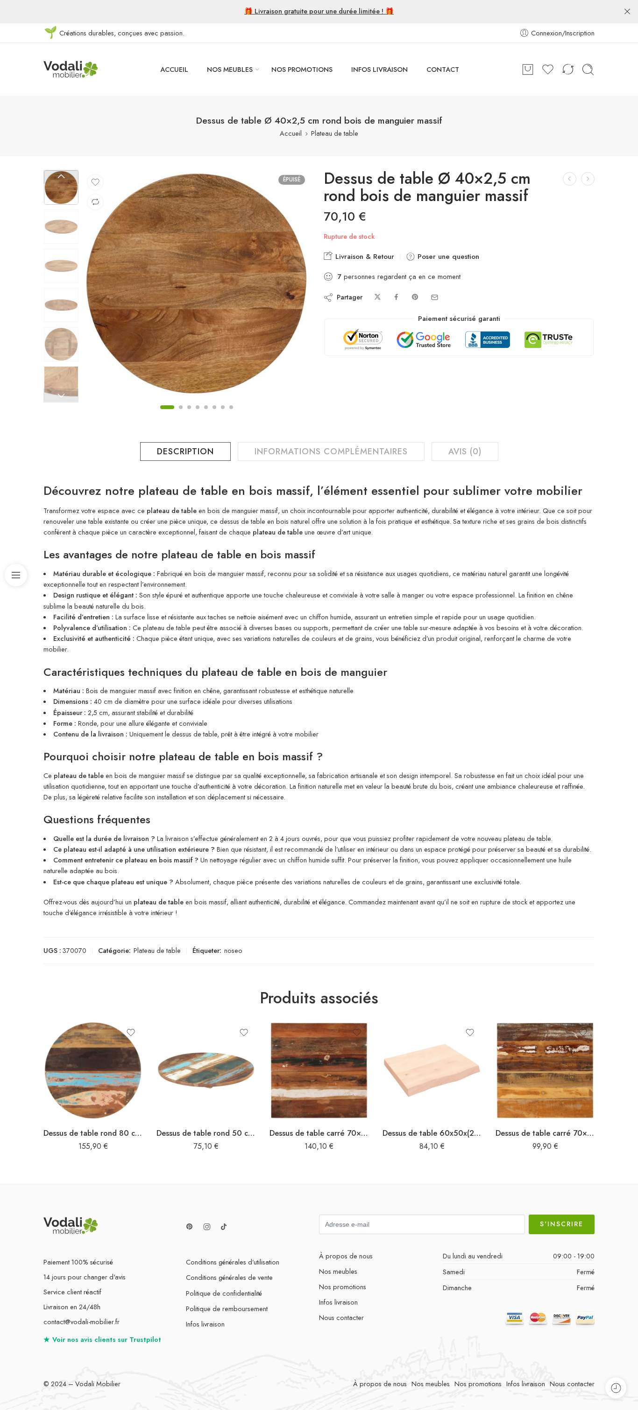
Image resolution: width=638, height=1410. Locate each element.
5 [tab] (206, 415)
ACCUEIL (174, 69)
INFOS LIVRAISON (379, 69)
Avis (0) (465, 451)
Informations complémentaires (331, 451)
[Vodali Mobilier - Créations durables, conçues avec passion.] (70, 69)
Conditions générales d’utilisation (232, 1262)
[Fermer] (627, 11)
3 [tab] (189, 415)
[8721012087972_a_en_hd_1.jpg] (61, 187)
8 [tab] (231, 415)
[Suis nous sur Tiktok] (223, 1226)
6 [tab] (214, 415)
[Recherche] (588, 69)
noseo (233, 950)
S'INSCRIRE (561, 1224)
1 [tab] (167, 415)
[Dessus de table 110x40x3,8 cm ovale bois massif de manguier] (588, 179)
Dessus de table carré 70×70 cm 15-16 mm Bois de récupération (545, 1133)
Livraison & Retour (363, 256)
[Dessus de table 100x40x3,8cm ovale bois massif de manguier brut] (569, 179)
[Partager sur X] (377, 297)
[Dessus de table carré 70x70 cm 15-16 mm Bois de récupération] (545, 1070)
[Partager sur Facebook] (396, 297)
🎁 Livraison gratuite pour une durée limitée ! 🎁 (319, 11)
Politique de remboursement (227, 1308)
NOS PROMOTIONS (302, 69)
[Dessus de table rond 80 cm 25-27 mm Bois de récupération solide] (92, 1070)
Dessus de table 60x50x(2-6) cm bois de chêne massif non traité (432, 1133)
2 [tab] (181, 415)
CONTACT (442, 69)
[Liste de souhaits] (95, 182)
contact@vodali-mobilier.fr (81, 1322)
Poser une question (447, 256)
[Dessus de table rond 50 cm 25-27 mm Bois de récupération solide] (205, 1070)
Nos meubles (338, 1271)
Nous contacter (341, 1317)
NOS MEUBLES (230, 69)
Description (185, 451)
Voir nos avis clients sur (102, 1339)
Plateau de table (334, 133)
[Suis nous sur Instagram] (207, 1226)
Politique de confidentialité (224, 1293)
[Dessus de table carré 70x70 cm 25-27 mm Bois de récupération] (319, 1070)
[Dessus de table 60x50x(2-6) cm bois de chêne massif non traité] (432, 1070)
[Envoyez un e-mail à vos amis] (435, 297)
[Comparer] (95, 201)
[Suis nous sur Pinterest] (189, 1226)
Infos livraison (205, 1324)
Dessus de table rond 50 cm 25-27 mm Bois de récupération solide (205, 1133)
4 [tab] (197, 415)
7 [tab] (223, 415)
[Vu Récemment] (615, 1387)
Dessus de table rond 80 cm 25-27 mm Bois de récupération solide (92, 1133)
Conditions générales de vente (229, 1277)
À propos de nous (346, 1256)
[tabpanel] (196, 285)
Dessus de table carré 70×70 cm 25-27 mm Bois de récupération (319, 1133)
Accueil (291, 133)
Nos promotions (342, 1287)
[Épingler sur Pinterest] (415, 297)
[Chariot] (527, 69)
